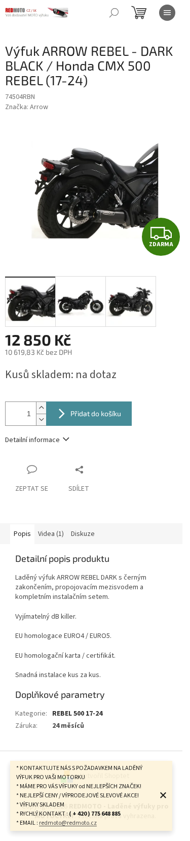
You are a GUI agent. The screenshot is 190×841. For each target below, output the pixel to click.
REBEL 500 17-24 (77, 714)
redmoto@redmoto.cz (68, 823)
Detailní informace (32, 440)
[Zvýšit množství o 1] (41, 408)
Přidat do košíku (95, 413)
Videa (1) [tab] (51, 534)
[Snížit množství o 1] (41, 419)
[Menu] (167, 13)
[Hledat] (114, 13)
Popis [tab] (22, 534)
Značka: (26, 107)
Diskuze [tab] (83, 534)
